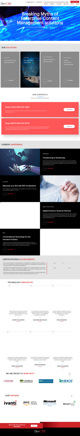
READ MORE (50, 222)
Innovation (59, 3)
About (72, 3)
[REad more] (4, 249)
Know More (40, 30)
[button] (69, 374)
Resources (66, 3)
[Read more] (6, 80)
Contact (77, 3)
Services (46, 3)
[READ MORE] (44, 222)
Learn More (69, 109)
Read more (11, 80)
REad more (10, 249)
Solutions (52, 3)
